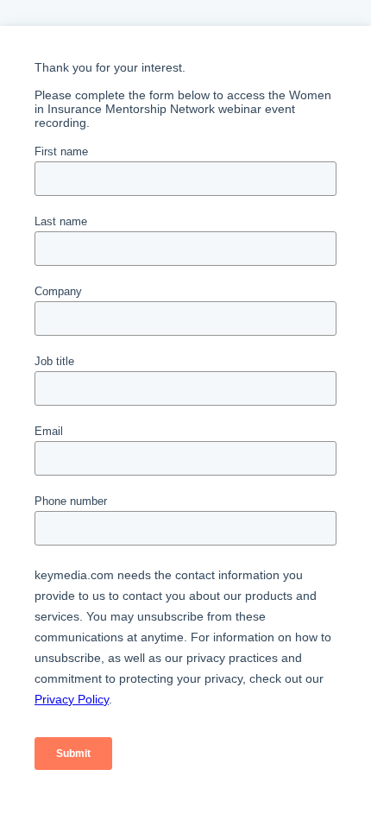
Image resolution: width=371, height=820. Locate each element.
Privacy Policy (72, 699)
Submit (73, 753)
